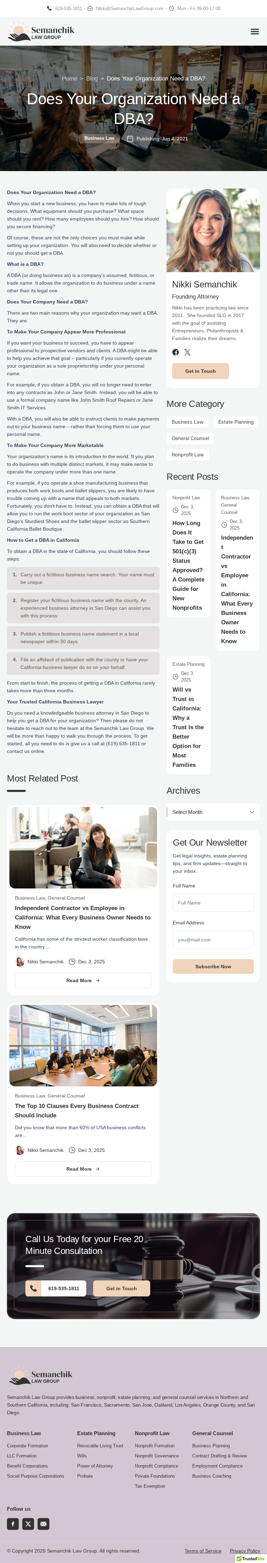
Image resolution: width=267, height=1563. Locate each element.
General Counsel (190, 438)
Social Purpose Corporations (35, 1476)
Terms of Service (203, 1551)
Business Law (99, 138)
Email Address (188, 922)
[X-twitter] (28, 1524)
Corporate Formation (27, 1445)
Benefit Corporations (27, 1466)
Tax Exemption (150, 1486)
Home (69, 78)
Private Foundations (155, 1476)
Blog (92, 78)
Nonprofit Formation (155, 1445)
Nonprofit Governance (157, 1455)
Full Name (184, 885)
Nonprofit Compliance (156, 1466)
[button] (254, 31)
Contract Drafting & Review (219, 1455)
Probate (85, 1476)
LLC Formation (22, 1455)
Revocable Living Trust (100, 1445)
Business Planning (211, 1445)
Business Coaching (211, 1476)
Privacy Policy (245, 1551)
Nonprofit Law (188, 454)
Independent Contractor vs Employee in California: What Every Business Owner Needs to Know (83, 917)
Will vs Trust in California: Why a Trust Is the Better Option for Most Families (188, 727)
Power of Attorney (95, 1466)
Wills (82, 1455)
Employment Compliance (217, 1466)
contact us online (25, 751)
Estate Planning (236, 422)
